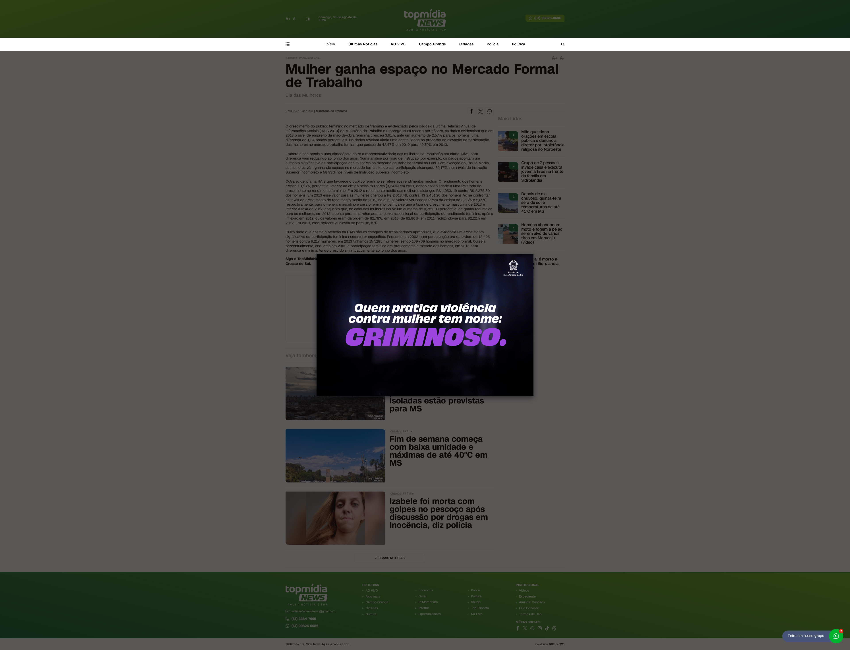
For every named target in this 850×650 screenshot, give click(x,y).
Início (330, 44)
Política (518, 44)
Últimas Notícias (362, 44)
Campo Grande (432, 44)
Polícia (493, 44)
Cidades (466, 44)
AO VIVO (398, 44)
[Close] (533, 254)
